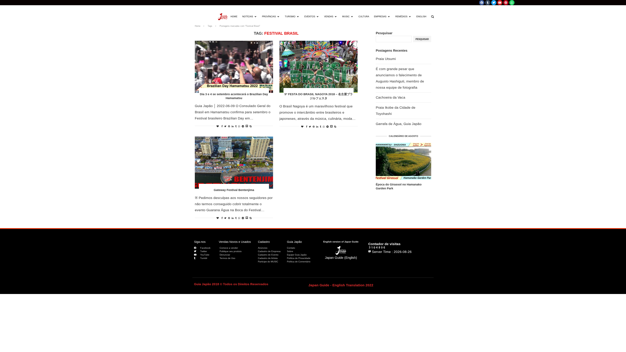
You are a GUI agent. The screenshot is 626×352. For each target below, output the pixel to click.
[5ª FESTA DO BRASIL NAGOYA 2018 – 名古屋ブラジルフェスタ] (318, 67)
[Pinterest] (505, 2)
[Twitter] (493, 2)
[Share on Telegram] (243, 126)
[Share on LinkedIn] (233, 126)
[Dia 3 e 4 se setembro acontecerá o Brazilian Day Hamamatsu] (234, 67)
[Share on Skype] (251, 126)
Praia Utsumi (386, 59)
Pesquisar (384, 33)
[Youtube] (499, 2)
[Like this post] (217, 126)
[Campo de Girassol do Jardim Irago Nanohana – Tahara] (403, 161)
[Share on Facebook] (222, 126)
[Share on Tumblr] (236, 126)
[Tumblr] (487, 2)
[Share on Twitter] (225, 126)
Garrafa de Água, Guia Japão (398, 124)
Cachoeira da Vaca (390, 97)
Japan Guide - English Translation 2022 (340, 285)
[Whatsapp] (511, 2)
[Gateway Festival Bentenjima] (234, 163)
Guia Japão (294, 241)
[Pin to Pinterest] (229, 126)
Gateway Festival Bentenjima (234, 190)
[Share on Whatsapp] (239, 126)
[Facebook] (481, 2)
